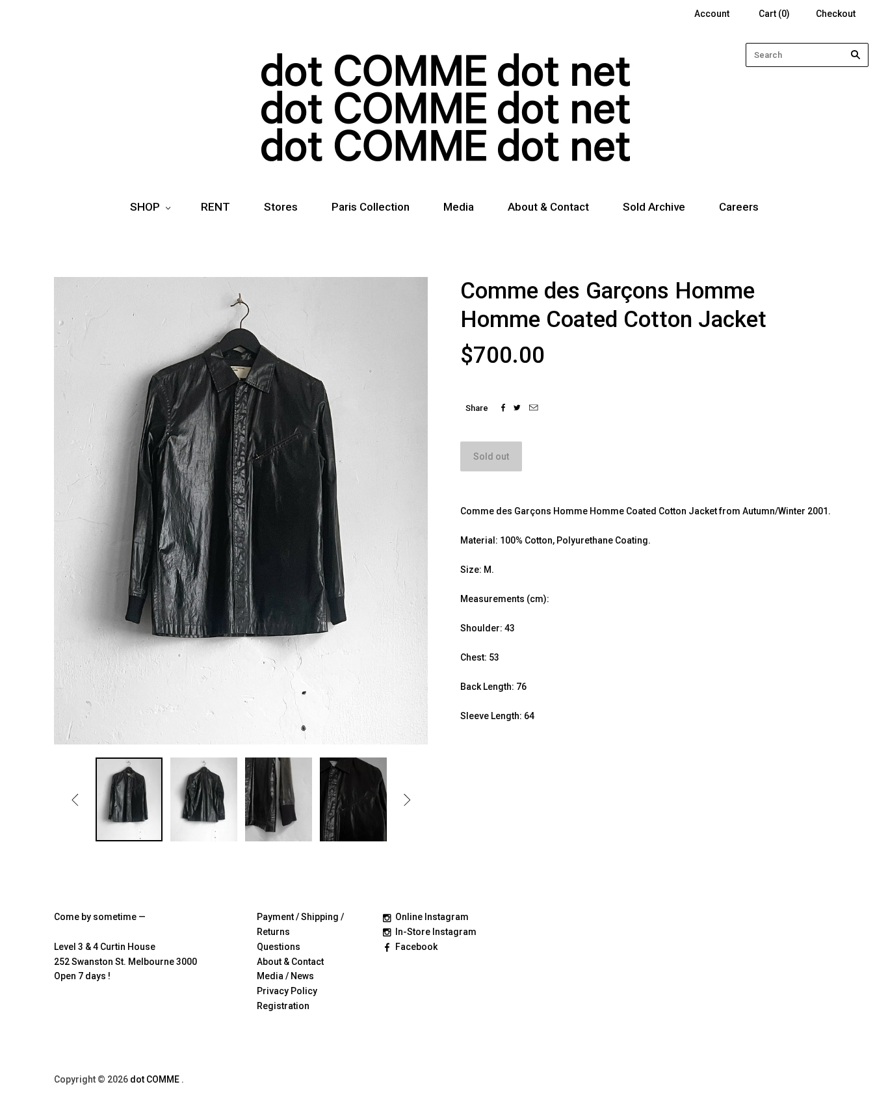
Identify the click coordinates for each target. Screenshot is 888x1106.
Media (458, 206)
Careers (739, 206)
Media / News (285, 976)
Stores (281, 206)
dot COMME (155, 1079)
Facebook (416, 946)
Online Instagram (432, 917)
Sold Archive (654, 206)
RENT (215, 206)
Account (711, 13)
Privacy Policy (287, 991)
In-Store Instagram (436, 932)
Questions (278, 946)
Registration (283, 1006)
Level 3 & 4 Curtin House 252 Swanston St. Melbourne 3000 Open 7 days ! (125, 961)
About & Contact (548, 206)
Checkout (835, 13)
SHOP (145, 206)
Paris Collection (371, 206)
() (774, 13)
